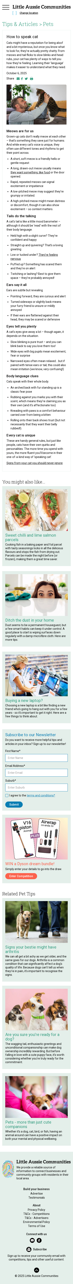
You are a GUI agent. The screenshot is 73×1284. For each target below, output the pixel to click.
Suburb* (10, 780)
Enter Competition (21, 876)
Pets (48, 23)
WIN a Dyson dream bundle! (29, 864)
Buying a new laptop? (24, 700)
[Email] (18, 78)
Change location (29, 13)
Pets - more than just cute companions (28, 1124)
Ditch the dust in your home (29, 620)
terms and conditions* (41, 795)
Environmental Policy (36, 1222)
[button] (6, 10)
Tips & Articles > (22, 23)
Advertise (36, 1193)
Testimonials (36, 1197)
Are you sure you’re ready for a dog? (32, 1036)
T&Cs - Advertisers (36, 1218)
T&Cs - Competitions (36, 1213)
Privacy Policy (36, 1209)
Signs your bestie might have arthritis (30, 949)
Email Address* (15, 765)
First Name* (12, 751)
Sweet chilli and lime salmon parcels (30, 537)
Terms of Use (36, 1226)
